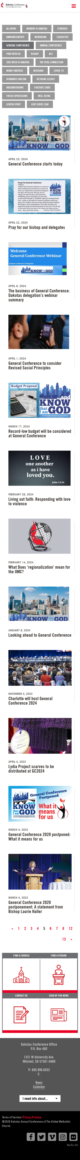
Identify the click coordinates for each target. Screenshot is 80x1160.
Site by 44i (72, 1145)
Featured (62, 28)
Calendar (39, 1087)
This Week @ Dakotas (17, 62)
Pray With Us (13, 53)
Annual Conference (51, 45)
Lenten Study (13, 104)
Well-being (44, 96)
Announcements (15, 37)
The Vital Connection (51, 62)
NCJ (51, 53)
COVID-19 (59, 70)
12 (70, 928)
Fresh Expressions (16, 96)
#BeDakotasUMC (15, 87)
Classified (62, 37)
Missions (38, 70)
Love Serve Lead (40, 104)
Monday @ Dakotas (36, 28)
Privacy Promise (32, 1117)
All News (11, 28)
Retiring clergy (46, 79)
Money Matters (14, 70)
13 (64, 939)
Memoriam (40, 37)
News (38, 1082)
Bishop (35, 53)
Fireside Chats (42, 87)
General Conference (18, 45)
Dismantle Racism (16, 79)
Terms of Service (11, 1117)
